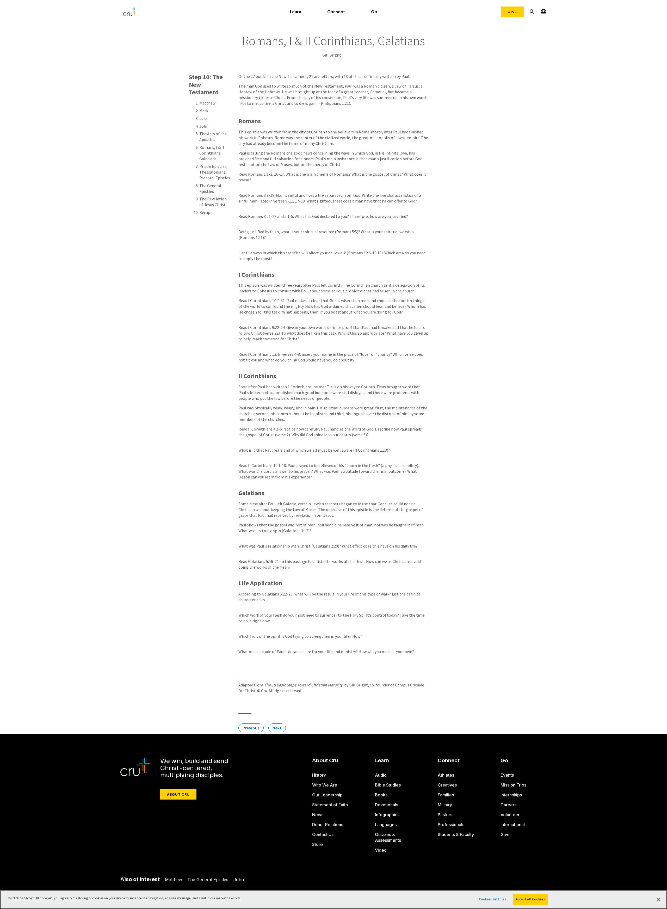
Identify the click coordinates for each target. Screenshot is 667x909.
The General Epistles (207, 879)
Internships (511, 794)
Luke (203, 118)
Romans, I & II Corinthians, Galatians (211, 153)
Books (381, 794)
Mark (203, 110)
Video (381, 850)
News (317, 814)
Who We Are (324, 785)
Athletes (446, 775)
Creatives (447, 785)
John (203, 126)
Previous (251, 727)
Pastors (445, 814)
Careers (508, 804)
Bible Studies (388, 785)
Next (277, 727)
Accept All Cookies (530, 899)
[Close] (658, 899)
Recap (204, 212)
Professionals (451, 824)
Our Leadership (327, 794)
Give (512, 12)
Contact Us (323, 834)
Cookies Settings (492, 899)
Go (374, 11)
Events (507, 775)
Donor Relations (327, 824)
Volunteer (510, 814)
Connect (336, 11)
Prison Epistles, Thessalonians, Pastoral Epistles (214, 172)
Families (446, 794)
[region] (333, 899)
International (513, 824)
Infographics (387, 814)
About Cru (178, 794)
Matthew (207, 103)
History (319, 775)
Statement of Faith (330, 804)
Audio (381, 775)
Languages (386, 824)
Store (317, 844)
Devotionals (386, 804)
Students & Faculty (456, 834)
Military (445, 804)
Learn (295, 11)
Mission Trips (513, 785)
